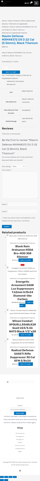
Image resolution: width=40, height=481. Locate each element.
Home (4, 21)
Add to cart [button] (25, 260)
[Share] (10, 477)
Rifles (20, 442)
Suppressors (20, 448)
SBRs (20, 451)
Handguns (20, 436)
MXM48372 (26, 110)
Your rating (6, 166)
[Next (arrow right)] (6, 480)
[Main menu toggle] (36, 3)
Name (5, 204)
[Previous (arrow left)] (2, 480)
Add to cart (11, 72)
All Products (20, 433)
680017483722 (27, 91)
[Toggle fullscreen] (6, 477)
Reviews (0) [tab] (11, 84)
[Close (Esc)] (15, 477)
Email (4, 211)
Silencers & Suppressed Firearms (14, 33)
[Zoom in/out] (2, 477)
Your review (7, 170)
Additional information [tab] (15, 81)
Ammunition (20, 445)
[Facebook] (20, 471)
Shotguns (20, 439)
